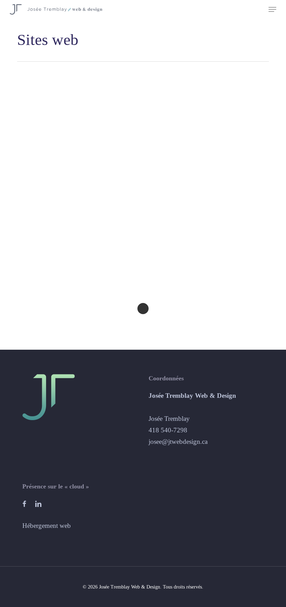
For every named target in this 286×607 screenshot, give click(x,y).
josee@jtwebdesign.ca (178, 441)
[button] (272, 9)
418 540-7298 (168, 430)
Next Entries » (143, 308)
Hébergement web (46, 525)
